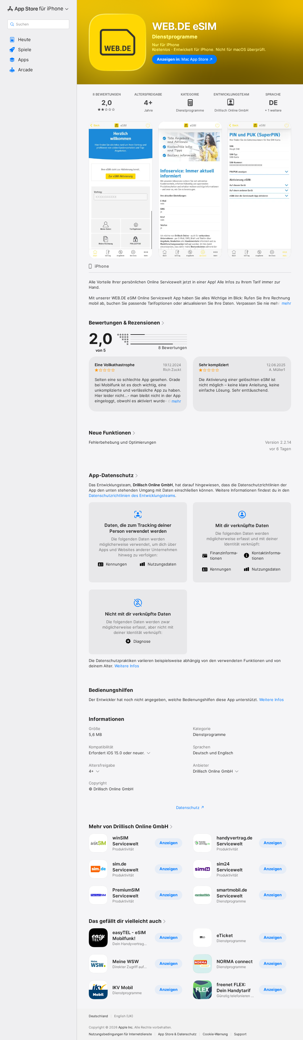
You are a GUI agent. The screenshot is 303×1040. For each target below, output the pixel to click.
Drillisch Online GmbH (213, 771)
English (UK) (123, 1016)
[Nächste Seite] (297, 102)
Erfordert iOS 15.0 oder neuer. (117, 752)
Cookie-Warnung (215, 1034)
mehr (286, 303)
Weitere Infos (127, 665)
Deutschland (98, 1016)
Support (240, 1034)
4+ (91, 771)
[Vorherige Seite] (83, 102)
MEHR (176, 401)
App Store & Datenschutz (177, 1034)
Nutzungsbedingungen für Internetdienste (120, 1034)
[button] (38, 39)
